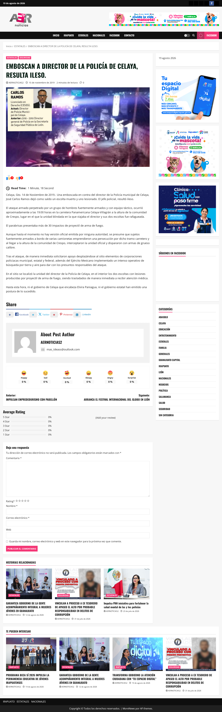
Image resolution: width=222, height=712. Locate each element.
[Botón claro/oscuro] (187, 35)
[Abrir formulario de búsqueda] (193, 35)
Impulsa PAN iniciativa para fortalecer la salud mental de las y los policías (126, 605)
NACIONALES (99, 35)
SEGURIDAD (24, 57)
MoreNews (129, 708)
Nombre (12, 506)
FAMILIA (163, 348)
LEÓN (161, 372)
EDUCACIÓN (164, 329)
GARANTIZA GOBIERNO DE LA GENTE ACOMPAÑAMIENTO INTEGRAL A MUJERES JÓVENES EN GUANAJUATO (28, 607)
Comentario (14, 458)
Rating (10, 501)
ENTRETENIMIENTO (167, 335)
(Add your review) (106, 417)
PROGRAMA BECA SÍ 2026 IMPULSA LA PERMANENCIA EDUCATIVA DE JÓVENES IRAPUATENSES (27, 679)
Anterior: (31, 397)
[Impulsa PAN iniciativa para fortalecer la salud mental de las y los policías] (127, 584)
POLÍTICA (163, 390)
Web (8, 529)
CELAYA (162, 323)
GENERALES (164, 354)
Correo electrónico (17, 518)
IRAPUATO (69, 35)
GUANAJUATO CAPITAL (169, 360)
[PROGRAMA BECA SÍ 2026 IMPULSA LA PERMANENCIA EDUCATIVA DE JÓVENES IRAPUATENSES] (31, 654)
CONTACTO (129, 35)
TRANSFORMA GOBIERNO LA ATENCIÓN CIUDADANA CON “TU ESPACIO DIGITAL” (134, 677)
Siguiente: (117, 397)
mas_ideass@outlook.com (63, 349)
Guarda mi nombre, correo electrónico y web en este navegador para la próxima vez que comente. (65, 541)
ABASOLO (163, 317)
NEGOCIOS (164, 384)
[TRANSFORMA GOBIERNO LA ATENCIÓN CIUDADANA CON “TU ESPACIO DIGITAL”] (138, 654)
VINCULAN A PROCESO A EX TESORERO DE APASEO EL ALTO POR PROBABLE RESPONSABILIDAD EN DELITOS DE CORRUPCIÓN (76, 609)
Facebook (212, 35)
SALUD (162, 403)
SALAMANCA (165, 397)
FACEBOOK (114, 35)
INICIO (56, 35)
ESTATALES (83, 35)
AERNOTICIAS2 (16, 82)
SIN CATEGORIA (166, 415)
